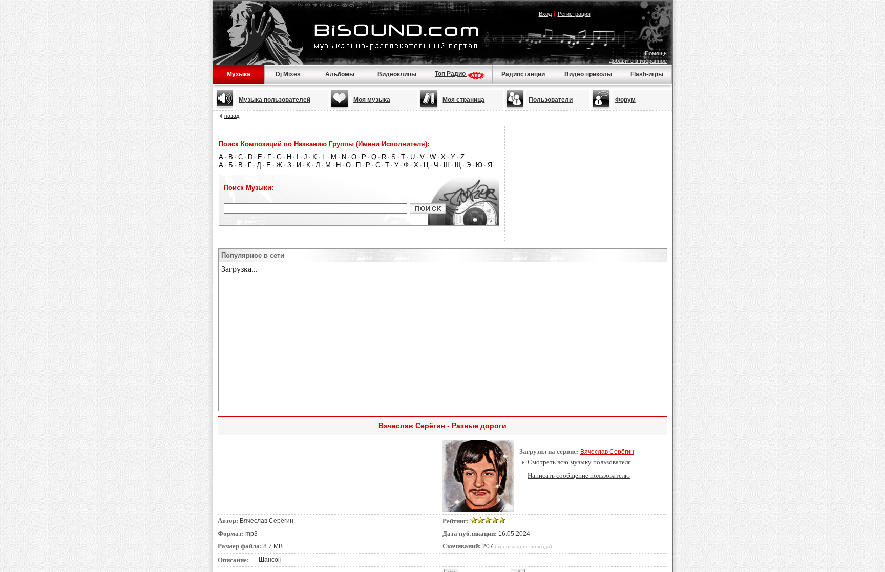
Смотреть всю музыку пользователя (579, 462)
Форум (625, 99)
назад (231, 116)
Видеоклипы (396, 74)
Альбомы (339, 74)
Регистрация (574, 14)
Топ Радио (451, 73)
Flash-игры (646, 74)
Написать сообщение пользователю (579, 475)
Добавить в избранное (638, 61)
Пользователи (551, 99)
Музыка (238, 74)
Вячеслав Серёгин (607, 451)
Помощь (656, 53)
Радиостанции (523, 74)
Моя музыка (371, 99)
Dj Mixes (288, 74)
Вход (545, 14)
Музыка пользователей (274, 99)
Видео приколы (588, 74)
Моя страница (463, 99)
